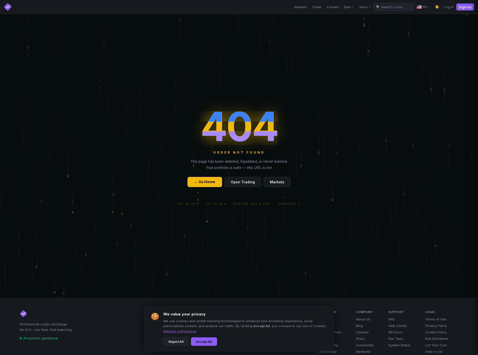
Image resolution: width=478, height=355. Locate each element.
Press (360, 339)
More (365, 7)
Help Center (397, 326)
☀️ (437, 6)
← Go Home (204, 182)
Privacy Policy (436, 326)
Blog (359, 326)
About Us (363, 319)
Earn (349, 7)
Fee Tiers (395, 339)
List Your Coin (436, 345)
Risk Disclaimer (437, 339)
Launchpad (328, 352)
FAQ (391, 319)
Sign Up (465, 7)
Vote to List (433, 352)
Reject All (176, 342)
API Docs (395, 332)
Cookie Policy (435, 332)
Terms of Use (435, 319)
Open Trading (243, 182)
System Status (399, 345)
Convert (332, 7)
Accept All (204, 342)
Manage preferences (179, 331)
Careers (362, 332)
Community (364, 345)
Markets (300, 7)
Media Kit (363, 352)
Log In (449, 7)
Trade (316, 7)
